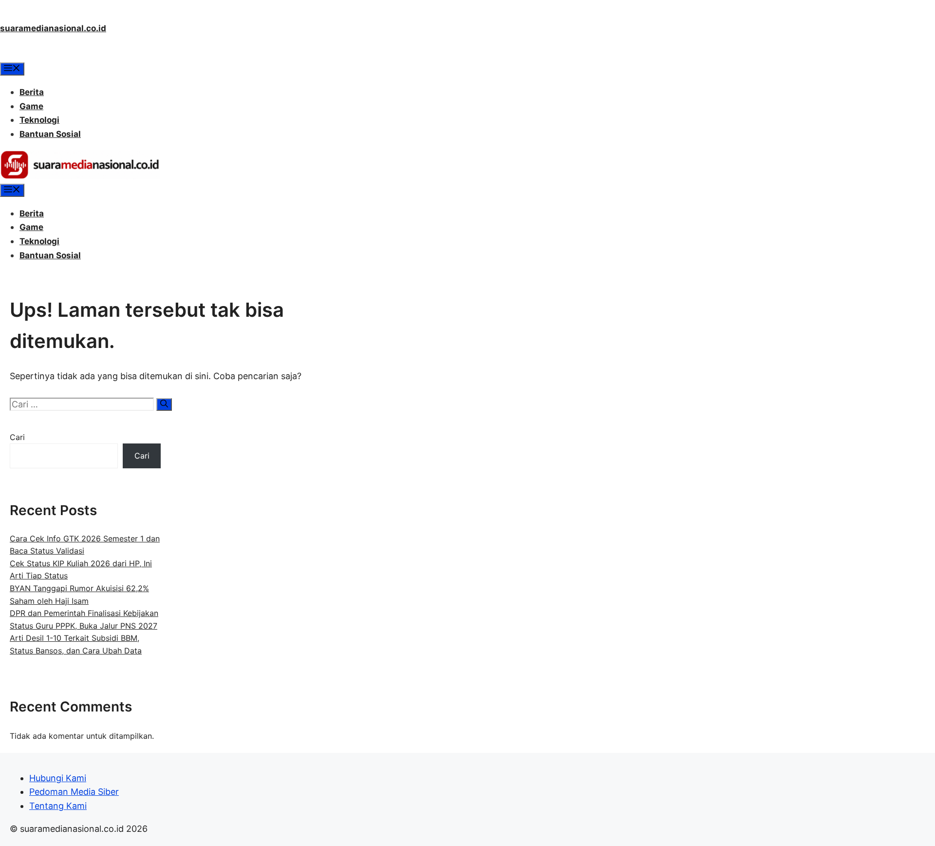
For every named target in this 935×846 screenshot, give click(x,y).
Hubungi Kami (57, 778)
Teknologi (39, 120)
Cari (17, 437)
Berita (31, 92)
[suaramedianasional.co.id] (80, 176)
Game (31, 106)
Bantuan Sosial (50, 134)
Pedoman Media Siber (74, 792)
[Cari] (164, 404)
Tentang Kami (58, 806)
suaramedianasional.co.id (53, 28)
